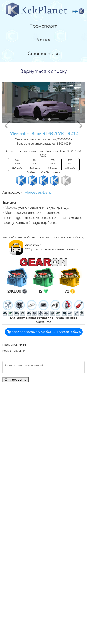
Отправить (15, 379)
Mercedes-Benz (38, 192)
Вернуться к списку (43, 71)
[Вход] (78, 11)
